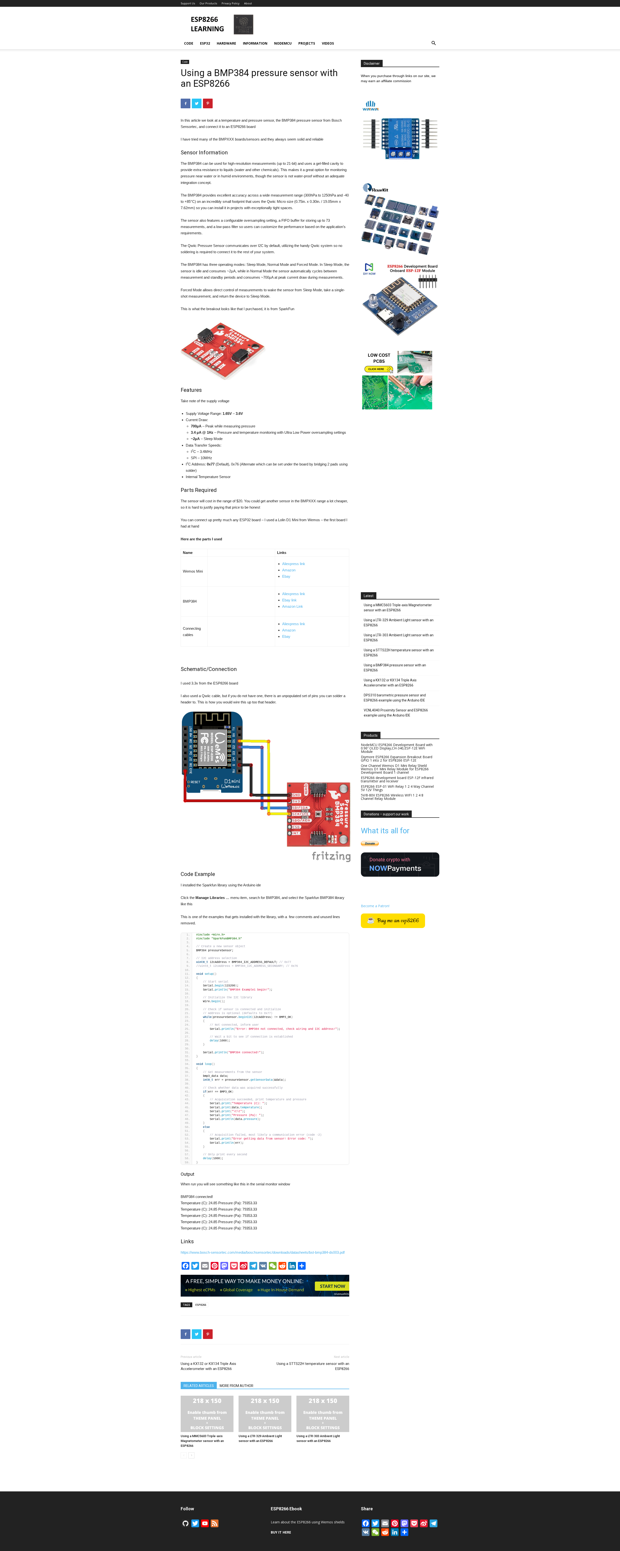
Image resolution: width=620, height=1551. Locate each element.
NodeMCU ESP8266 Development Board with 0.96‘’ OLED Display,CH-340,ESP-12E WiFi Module (397, 748)
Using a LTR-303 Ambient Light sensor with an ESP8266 (399, 637)
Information (255, 43)
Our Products (208, 3)
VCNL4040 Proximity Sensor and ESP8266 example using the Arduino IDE (396, 712)
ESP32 (205, 43)
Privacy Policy (231, 3)
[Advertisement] (351, 24)
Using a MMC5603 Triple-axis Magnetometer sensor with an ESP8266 (202, 1441)
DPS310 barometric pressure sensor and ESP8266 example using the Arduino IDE (395, 697)
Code (188, 43)
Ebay (286, 576)
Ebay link (289, 600)
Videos (328, 43)
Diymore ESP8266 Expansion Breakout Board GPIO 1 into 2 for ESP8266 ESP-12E (396, 759)
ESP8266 (200, 1305)
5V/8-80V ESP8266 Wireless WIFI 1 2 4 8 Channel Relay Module (392, 797)
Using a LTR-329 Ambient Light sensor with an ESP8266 (399, 622)
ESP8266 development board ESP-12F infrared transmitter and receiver (397, 779)
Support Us (188, 3)
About (248, 3)
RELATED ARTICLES (199, 1386)
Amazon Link (292, 606)
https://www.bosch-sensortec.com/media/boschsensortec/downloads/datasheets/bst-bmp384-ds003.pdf (263, 1252)
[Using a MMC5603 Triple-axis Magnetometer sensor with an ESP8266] (207, 1414)
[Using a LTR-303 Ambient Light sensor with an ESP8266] (322, 1414)
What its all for (385, 830)
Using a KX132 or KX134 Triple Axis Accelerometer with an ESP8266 (208, 1366)
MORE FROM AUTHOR (236, 1386)
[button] (433, 43)
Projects (306, 43)
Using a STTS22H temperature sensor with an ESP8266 (313, 1366)
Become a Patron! (375, 906)
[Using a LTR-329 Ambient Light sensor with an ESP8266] (265, 1414)
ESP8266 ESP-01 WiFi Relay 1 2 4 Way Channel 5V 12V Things (397, 788)
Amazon (288, 570)
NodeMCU (283, 43)
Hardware (226, 43)
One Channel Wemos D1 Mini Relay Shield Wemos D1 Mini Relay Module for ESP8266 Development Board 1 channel (395, 769)
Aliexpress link (293, 564)
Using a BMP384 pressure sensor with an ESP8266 (395, 667)
